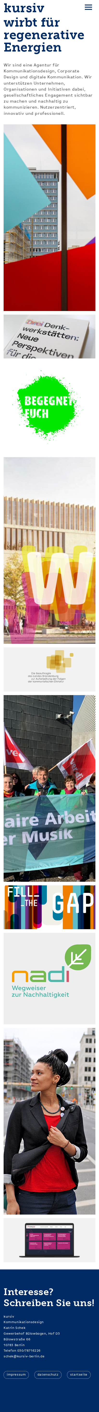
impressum (16, 1374)
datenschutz (48, 1374)
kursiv (24, 8)
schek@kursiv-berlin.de (24, 1356)
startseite (78, 1374)
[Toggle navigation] (88, 8)
